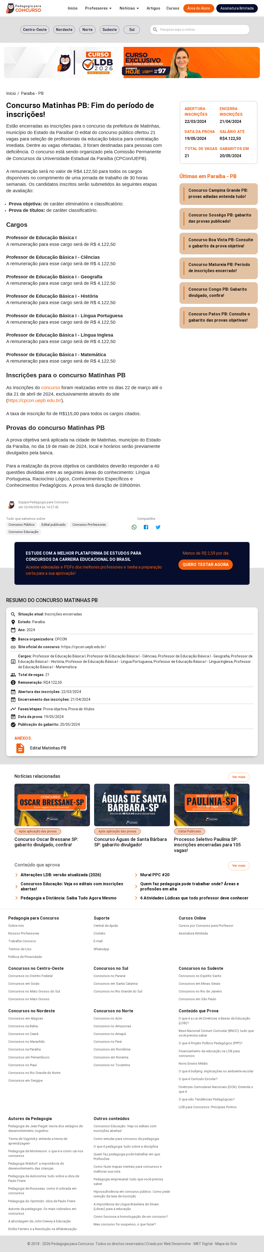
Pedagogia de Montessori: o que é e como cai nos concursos (45, 1153)
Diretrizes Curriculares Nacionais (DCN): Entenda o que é (216, 1089)
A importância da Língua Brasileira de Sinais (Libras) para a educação (126, 1206)
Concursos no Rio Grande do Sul (118, 991)
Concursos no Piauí (22, 1065)
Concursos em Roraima (111, 1057)
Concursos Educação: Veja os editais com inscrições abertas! (125, 1128)
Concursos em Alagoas (25, 1018)
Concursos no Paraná (109, 976)
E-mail (98, 941)
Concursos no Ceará (23, 1034)
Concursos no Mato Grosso (29, 999)
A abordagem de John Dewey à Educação (39, 1221)
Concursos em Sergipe (25, 1080)
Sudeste (109, 30)
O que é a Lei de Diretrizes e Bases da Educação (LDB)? (214, 1020)
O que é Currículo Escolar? (198, 1079)
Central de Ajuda (106, 926)
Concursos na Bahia (23, 1026)
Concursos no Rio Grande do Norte (34, 1073)
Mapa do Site (226, 1244)
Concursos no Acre (108, 1018)
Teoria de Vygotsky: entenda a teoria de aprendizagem (37, 1141)
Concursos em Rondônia (112, 1049)
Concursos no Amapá (110, 1034)
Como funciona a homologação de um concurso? (131, 1216)
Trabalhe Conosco (22, 941)
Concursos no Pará (108, 1042)
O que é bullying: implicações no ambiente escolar (216, 1071)
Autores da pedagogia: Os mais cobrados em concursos (42, 1211)
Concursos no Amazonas (112, 1026)
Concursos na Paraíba (24, 1049)
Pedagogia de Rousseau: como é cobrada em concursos (42, 1191)
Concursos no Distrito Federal (30, 976)
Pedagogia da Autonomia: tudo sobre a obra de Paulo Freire (43, 1178)
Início (11, 93)
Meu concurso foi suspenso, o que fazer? (125, 1224)
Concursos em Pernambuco (29, 1057)
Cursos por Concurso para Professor (206, 926)
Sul (132, 30)
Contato (99, 933)
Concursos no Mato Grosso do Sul (34, 991)
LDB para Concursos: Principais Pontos (208, 1107)
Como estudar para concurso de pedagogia (126, 1139)
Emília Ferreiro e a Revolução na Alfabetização (42, 1229)
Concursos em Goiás (23, 984)
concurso (50, 387)
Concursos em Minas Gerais (199, 984)
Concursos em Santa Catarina (116, 984)
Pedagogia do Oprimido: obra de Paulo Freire (41, 1201)
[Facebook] (146, 527)
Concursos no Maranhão (26, 1042)
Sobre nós (16, 926)
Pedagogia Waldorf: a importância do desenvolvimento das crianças (36, 1166)
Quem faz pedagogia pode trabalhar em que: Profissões (127, 1156)
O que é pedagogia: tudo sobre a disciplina (126, 1146)
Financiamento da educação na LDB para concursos (209, 1053)
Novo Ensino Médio (193, 1063)
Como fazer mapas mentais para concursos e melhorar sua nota (128, 1169)
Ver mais (238, 777)
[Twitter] (158, 527)
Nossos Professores (23, 933)
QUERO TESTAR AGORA (206, 564)
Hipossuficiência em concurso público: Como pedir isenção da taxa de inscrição (132, 1194)
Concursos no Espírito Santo (200, 976)
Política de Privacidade (25, 957)
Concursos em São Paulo (197, 999)
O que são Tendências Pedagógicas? (207, 1099)
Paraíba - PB (32, 93)
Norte (87, 30)
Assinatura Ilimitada (193, 933)
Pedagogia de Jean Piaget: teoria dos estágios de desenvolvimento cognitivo (45, 1128)
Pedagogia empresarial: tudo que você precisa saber (128, 1181)
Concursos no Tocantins (112, 1065)
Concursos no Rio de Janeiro (200, 991)
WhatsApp (101, 949)
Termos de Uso (19, 949)
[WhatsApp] (134, 527)
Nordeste (64, 30)
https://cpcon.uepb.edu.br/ (34, 400)
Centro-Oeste (35, 30)
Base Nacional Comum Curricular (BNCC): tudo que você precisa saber (216, 1033)
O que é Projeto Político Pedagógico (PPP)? (211, 1043)
